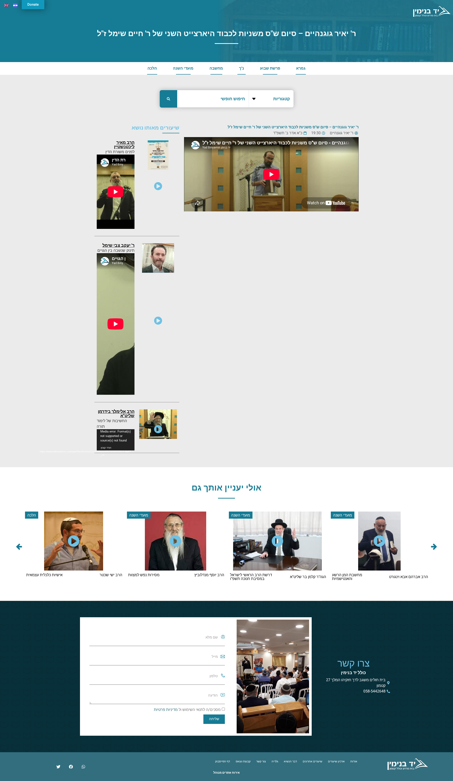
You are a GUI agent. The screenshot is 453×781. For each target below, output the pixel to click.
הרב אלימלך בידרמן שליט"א (116, 413)
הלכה (152, 68)
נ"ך (241, 68)
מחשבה (216, 68)
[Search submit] (168, 99)
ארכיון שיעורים (336, 761)
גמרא (301, 68)
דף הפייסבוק (222, 761)
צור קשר (261, 761)
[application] (115, 439)
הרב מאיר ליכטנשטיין (124, 144)
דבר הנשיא (290, 761)
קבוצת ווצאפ (243, 761)
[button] (19, 547)
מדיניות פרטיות (166, 709)
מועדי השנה (183, 68)
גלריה (275, 761)
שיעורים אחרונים (312, 761)
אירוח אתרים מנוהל (226, 772)
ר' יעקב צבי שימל (118, 245)
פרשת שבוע (270, 68)
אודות (353, 761)
